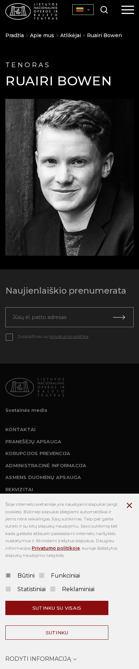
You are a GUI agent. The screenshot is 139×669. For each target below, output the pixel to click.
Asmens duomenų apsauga (43, 477)
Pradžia (14, 35)
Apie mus (42, 35)
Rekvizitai (19, 489)
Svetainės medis (26, 410)
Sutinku (57, 632)
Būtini (26, 575)
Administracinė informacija (46, 465)
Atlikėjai (70, 35)
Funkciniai (65, 575)
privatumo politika (69, 336)
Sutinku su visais (56, 608)
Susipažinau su (53, 336)
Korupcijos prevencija (37, 453)
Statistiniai (31, 589)
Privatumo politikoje (56, 548)
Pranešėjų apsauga (33, 441)
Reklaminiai (78, 589)
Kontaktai (20, 429)
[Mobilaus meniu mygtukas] (128, 10)
